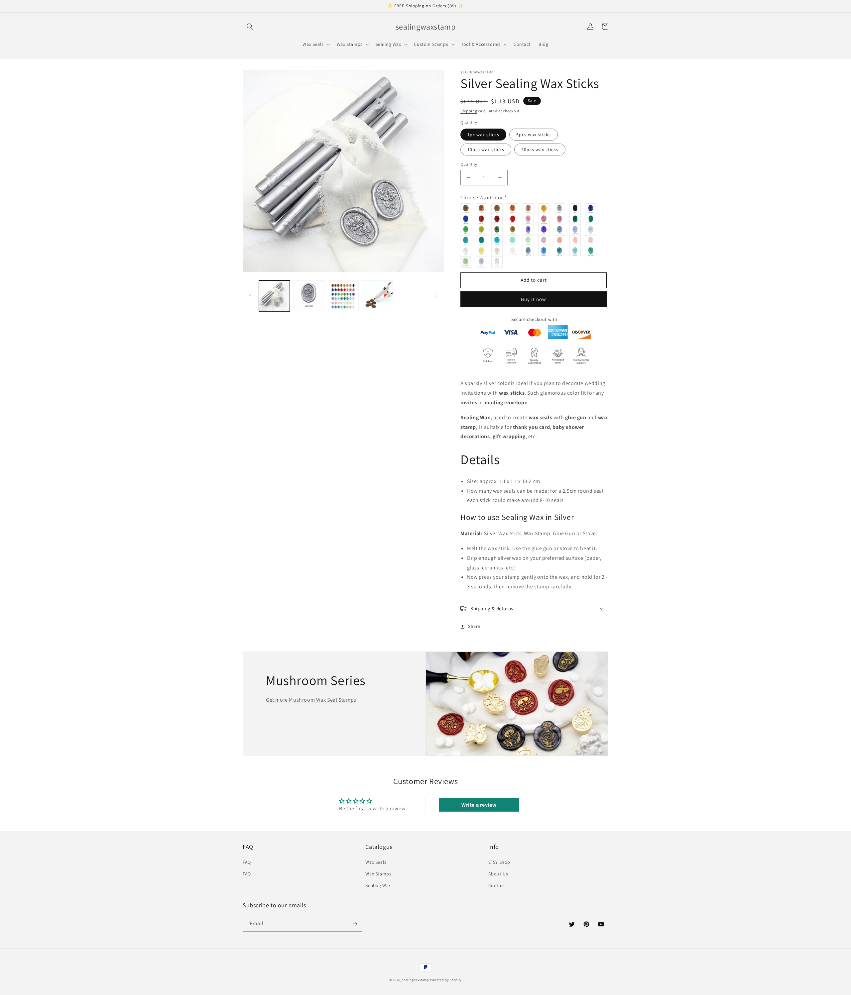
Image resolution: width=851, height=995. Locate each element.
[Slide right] (436, 295)
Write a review (478, 804)
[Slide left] (250, 295)
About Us (498, 874)
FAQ (247, 862)
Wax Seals (375, 862)
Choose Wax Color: (483, 197)
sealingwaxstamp (415, 980)
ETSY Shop (499, 862)
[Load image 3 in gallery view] (343, 295)
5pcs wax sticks (533, 135)
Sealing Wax (378, 885)
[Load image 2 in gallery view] (308, 295)
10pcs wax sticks (485, 149)
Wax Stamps (378, 874)
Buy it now (533, 299)
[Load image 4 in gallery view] (377, 295)
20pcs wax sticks (539, 149)
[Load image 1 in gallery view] (274, 295)
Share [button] (474, 626)
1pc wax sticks (483, 135)
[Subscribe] (354, 924)
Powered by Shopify (446, 980)
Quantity (468, 164)
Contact (496, 885)
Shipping (468, 110)
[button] (250, 26)
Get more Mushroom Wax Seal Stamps (311, 699)
